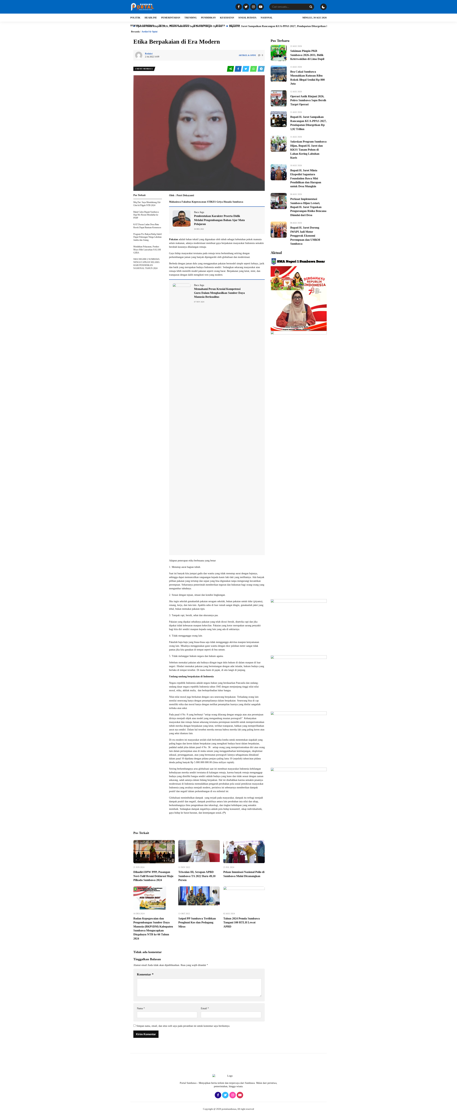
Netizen (234, 25)
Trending (190, 17)
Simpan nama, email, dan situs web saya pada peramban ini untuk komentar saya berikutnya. (183, 1026)
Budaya (220, 25)
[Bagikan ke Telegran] (261, 69)
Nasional (267, 17)
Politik (135, 17)
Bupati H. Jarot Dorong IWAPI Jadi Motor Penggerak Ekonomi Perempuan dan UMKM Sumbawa (305, 235)
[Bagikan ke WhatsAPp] (254, 69)
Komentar (145, 974)
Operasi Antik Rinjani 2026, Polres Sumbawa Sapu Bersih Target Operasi (308, 100)
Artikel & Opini (179, 25)
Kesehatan (227, 17)
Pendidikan (208, 17)
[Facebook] (238, 7)
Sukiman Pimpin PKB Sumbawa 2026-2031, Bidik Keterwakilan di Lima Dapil (307, 54)
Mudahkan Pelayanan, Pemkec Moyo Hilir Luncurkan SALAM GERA (147, 249)
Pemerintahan (170, 17)
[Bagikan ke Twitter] (246, 69)
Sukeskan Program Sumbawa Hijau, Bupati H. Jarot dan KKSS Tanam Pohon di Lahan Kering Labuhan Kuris (308, 149)
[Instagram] (253, 7)
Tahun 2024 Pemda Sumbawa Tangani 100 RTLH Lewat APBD (241, 922)
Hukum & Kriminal (142, 25)
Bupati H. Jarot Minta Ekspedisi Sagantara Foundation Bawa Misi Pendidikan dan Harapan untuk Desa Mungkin (305, 178)
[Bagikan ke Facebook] (238, 69)
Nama (141, 1008)
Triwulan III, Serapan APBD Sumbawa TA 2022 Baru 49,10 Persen (196, 876)
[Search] (311, 6)
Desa (162, 25)
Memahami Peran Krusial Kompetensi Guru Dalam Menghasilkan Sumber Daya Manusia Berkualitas (219, 292)
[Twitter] (245, 7)
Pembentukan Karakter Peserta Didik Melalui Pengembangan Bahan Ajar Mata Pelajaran (219, 220)
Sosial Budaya (247, 17)
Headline (151, 17)
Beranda (135, 31)
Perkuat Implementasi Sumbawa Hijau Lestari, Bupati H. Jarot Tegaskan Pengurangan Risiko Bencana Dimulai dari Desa (308, 207)
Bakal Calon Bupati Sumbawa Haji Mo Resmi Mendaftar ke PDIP (146, 215)
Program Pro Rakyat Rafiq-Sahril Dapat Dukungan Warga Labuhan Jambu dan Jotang (147, 237)
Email (205, 1008)
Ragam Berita (203, 25)
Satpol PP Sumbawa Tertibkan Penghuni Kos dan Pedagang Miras (197, 922)
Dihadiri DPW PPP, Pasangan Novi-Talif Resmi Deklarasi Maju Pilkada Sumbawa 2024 (153, 876)
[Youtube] (260, 7)
